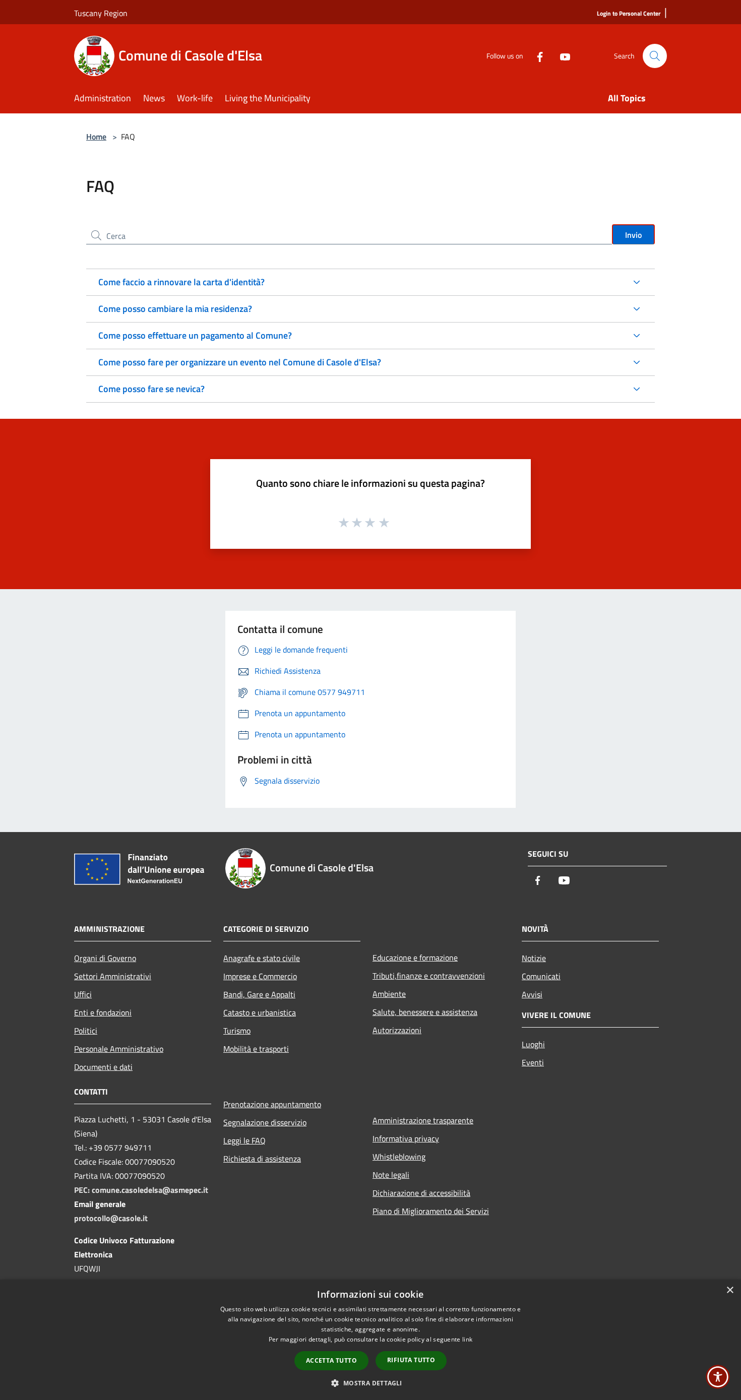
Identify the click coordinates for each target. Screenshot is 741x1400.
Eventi (533, 1062)
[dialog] (370, 1340)
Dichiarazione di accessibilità (421, 1193)
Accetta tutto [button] (331, 1360)
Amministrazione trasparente (423, 1120)
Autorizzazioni (397, 1030)
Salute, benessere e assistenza (425, 1012)
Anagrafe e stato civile (261, 958)
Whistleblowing (399, 1157)
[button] (370, 1383)
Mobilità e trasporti (256, 1049)
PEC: (83, 1190)
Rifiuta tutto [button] (411, 1360)
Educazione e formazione (415, 957)
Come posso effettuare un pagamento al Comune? (195, 335)
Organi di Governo (105, 958)
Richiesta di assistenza (262, 1159)
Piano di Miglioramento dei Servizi (431, 1211)
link (467, 1339)
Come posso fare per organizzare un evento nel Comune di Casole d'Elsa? (239, 362)
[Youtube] (561, 55)
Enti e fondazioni (103, 1012)
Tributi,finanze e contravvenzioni (429, 976)
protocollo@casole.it (111, 1218)
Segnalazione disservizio (264, 1122)
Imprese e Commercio (260, 976)
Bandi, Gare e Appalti (259, 994)
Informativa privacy (406, 1138)
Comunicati (541, 976)
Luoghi (533, 1044)
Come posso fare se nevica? (151, 389)
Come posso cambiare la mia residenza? (175, 308)
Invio (633, 235)
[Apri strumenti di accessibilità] (718, 1377)
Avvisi (532, 994)
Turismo (237, 1031)
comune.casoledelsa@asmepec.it (150, 1190)
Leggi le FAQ (244, 1140)
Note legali (391, 1175)
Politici (85, 1031)
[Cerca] (655, 56)
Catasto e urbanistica (259, 1012)
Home (96, 137)
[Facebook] (536, 55)
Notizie (534, 958)
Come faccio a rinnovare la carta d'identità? (181, 282)
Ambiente (389, 994)
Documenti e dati (103, 1067)
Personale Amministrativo (118, 1049)
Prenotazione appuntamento (272, 1104)
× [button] (729, 1290)
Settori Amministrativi (112, 976)
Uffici (83, 994)
